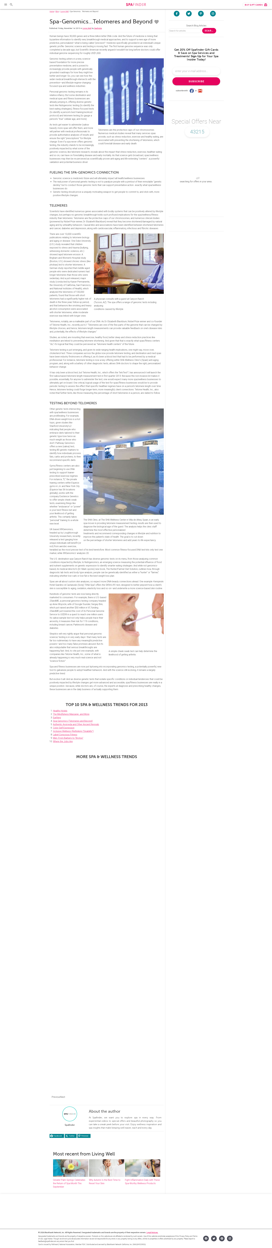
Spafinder (98, 28)
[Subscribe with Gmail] (200, 91)
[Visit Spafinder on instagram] (213, 13)
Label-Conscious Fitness (65, 734)
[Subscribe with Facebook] (192, 91)
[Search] (11, 4)
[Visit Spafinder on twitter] (189, 13)
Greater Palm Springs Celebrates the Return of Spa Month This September (69, 1183)
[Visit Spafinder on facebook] (176, 13)
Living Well (64, 11)
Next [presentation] (62, 1097)
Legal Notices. (152, 1232)
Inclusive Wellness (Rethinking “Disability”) (73, 731)
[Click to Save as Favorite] (156, 22)
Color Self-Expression (63, 727)
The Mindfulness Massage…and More (71, 714)
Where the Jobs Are (63, 741)
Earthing (57, 717)
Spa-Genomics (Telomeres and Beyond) (73, 721)
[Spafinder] (136, 5)
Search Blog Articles (196, 25)
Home (52, 11)
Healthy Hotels (60, 710)
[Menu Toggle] (5, 4)
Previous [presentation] (56, 1097)
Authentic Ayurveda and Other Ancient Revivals (76, 724)
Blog (57, 11)
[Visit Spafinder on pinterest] (201, 13)
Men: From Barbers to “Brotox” (68, 738)
